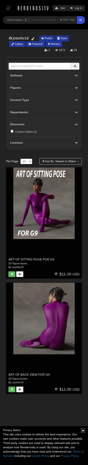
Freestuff (37, 44)
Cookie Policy (40, 455)
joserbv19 (18, 267)
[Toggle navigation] (8, 8)
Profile (48, 38)
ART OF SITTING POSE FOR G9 (31, 259)
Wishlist (55, 44)
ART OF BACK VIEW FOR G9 (29, 374)
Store (63, 38)
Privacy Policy (69, 455)
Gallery (18, 44)
